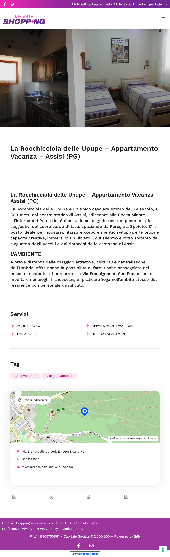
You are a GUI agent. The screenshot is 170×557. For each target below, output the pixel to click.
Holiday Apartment (109, 334)
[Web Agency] (137, 536)
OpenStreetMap (132, 438)
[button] (163, 18)
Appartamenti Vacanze (112, 326)
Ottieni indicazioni (35, 400)
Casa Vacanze (25, 376)
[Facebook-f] (4, 4)
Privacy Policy (47, 529)
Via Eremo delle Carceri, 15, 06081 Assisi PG (53, 451)
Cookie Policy (72, 529)
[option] (42, 78)
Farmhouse (27, 334)
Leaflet (114, 438)
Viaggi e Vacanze (59, 376)
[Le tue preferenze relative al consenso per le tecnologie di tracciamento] (163, 550)
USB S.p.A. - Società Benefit (78, 523)
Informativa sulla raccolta (85, 553)
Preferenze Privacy (17, 529)
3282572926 (30, 459)
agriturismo (28, 326)
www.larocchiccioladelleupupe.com (47, 466)
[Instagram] (12, 4)
